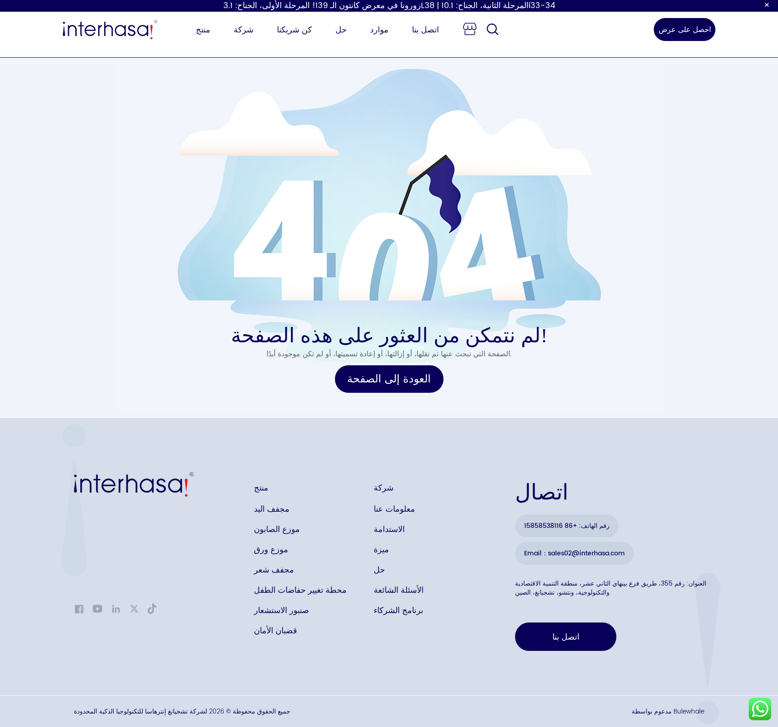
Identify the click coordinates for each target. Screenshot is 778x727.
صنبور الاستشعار (281, 610)
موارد (379, 29)
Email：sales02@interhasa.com (574, 553)
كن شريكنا (294, 29)
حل (341, 29)
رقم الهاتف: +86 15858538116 (567, 526)
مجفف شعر (274, 570)
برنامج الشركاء (398, 610)
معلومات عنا (394, 509)
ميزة (381, 549)
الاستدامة (389, 529)
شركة (243, 29)
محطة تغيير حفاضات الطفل (300, 590)
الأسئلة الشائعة (399, 590)
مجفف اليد (271, 509)
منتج (203, 29)
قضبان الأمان (275, 630)
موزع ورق (271, 549)
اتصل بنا (425, 29)
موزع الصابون (277, 529)
